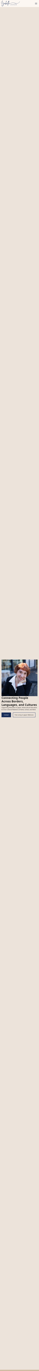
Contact (6, 715)
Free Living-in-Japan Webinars (24, 715)
